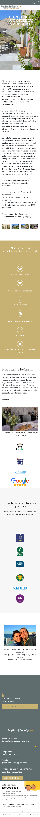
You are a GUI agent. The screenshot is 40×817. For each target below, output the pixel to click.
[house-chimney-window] (20, 344)
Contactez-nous (12, 778)
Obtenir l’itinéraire (20, 707)
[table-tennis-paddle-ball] (20, 314)
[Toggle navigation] (36, 7)
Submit (35, 746)
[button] (5, 40)
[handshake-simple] (20, 269)
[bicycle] (20, 300)
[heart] (20, 283)
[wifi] (20, 330)
